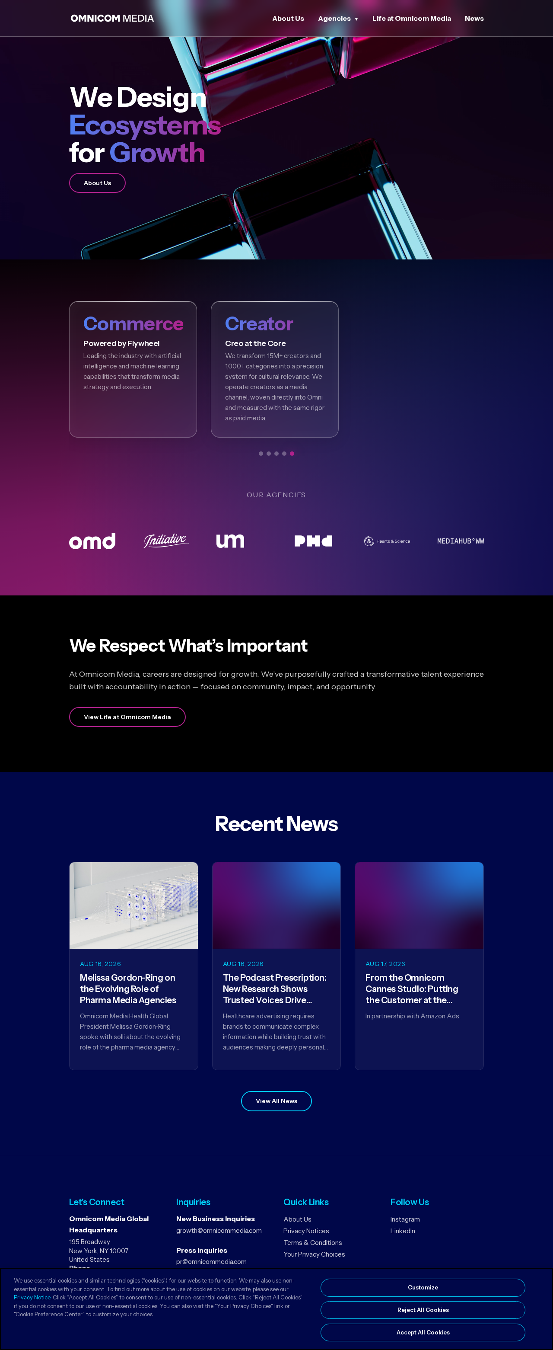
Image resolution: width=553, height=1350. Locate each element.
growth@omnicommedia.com (219, 1230)
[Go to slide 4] (284, 453)
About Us (288, 18)
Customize (423, 1287)
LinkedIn (403, 1231)
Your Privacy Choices (314, 1254)
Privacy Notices (306, 1231)
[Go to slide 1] (261, 453)
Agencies (334, 18)
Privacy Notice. (32, 1297)
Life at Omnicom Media (411, 18)
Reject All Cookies (423, 1309)
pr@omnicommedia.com (211, 1261)
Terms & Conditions (312, 1242)
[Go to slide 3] (276, 453)
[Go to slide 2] (269, 453)
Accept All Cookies (423, 1331)
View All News (276, 1101)
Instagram (405, 1219)
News (474, 18)
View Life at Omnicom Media (127, 717)
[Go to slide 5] (292, 453)
